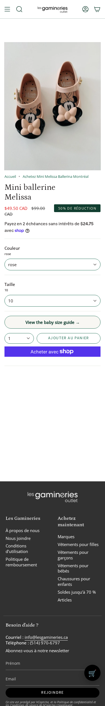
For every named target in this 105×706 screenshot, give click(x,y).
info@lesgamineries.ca (46, 637)
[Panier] (97, 9)
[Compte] (85, 9)
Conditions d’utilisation (17, 548)
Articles (65, 600)
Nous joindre (18, 538)
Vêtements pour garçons (73, 555)
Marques (66, 536)
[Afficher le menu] (7, 9)
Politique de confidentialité (75, 702)
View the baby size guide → (52, 322)
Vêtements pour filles (78, 544)
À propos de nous (22, 530)
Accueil (10, 176)
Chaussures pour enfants (74, 581)
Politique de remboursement (21, 561)
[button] (19, 9)
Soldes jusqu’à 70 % (77, 592)
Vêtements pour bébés (73, 568)
